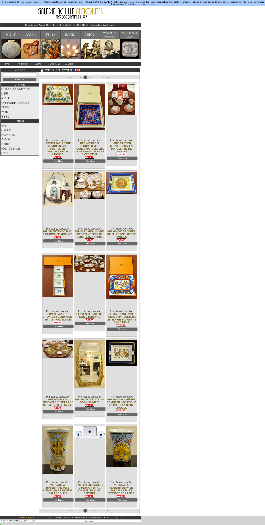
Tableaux (4, 112)
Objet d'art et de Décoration (15, 102)
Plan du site (89, 521)
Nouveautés (6, 130)
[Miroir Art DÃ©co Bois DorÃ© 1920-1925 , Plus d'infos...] (89, 387)
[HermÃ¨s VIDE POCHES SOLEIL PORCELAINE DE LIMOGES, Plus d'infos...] (121, 194)
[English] (78, 70)
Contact (5, 144)
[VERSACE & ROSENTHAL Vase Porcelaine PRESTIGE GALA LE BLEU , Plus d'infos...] (57, 473)
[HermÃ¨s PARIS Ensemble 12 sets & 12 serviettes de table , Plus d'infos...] (57, 357)
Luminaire (5, 93)
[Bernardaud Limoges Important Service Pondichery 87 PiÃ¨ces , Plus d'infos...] (89, 199)
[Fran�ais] (75, 70)
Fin (108, 77)
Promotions (8, 135)
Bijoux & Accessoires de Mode (15, 89)
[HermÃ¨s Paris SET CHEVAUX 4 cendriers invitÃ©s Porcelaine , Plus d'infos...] (57, 296)
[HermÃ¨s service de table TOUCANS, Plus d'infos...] (89, 271)
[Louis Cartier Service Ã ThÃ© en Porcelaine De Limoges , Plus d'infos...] (121, 114)
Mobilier (5, 98)
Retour (4, 153)
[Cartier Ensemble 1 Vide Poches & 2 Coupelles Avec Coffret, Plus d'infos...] (89, 438)
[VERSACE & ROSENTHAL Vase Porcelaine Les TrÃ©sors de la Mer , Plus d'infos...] (121, 466)
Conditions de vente (10, 148)
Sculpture (5, 107)
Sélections (5, 139)
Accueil (4, 125)
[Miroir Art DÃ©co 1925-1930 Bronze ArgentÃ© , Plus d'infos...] (57, 205)
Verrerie (5, 116)
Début (71, 77)
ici (154, 4)
